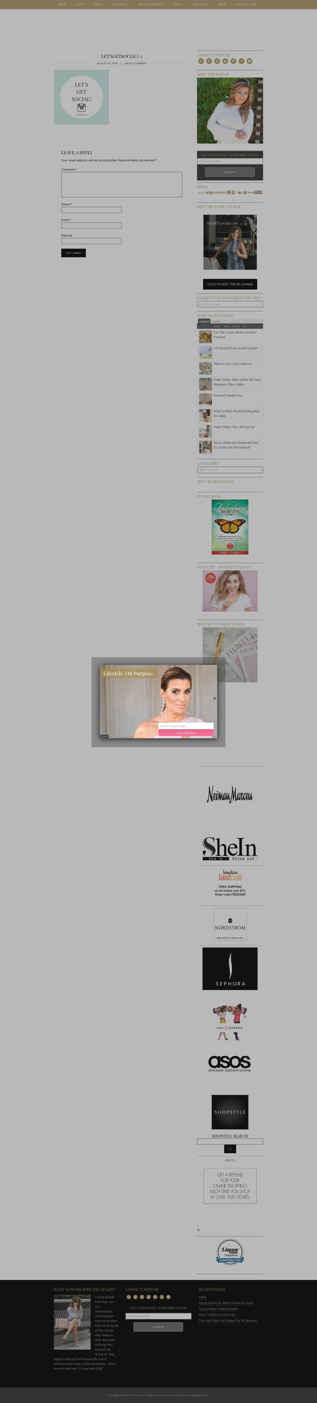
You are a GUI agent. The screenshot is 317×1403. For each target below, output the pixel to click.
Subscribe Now (186, 732)
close (104, 736)
